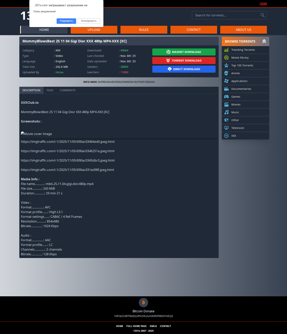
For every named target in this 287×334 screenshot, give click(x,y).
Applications (239, 81)
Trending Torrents (243, 50)
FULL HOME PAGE (136, 326)
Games (235, 96)
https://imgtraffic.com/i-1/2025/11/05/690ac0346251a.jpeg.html (67, 151)
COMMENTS (68, 90)
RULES (144, 30)
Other (235, 120)
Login (263, 4)
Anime (235, 73)
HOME (44, 30)
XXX (233, 136)
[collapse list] (264, 41)
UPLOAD (94, 30)
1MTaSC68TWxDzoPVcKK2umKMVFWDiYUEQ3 (143, 316)
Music (235, 112)
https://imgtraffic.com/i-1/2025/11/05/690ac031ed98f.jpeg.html (67, 170)
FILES (50, 90)
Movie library (240, 57)
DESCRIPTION (31, 90)
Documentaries (241, 89)
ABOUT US (243, 30)
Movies (236, 104)
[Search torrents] (263, 15)
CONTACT (194, 30)
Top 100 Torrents (242, 65)
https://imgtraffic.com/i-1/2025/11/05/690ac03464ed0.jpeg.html (68, 141)
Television (237, 128)
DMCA (153, 326)
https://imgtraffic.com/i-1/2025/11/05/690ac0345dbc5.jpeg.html (68, 160)
